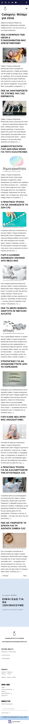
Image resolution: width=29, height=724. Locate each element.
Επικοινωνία (4, 695)
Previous (4, 576)
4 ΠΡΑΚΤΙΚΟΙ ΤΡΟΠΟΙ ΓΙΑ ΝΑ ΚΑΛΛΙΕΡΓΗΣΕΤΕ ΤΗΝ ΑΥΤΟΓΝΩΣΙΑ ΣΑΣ (14, 470)
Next (25, 576)
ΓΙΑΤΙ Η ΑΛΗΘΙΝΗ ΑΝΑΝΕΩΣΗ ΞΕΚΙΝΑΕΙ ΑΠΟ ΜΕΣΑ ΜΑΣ (13, 258)
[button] (26, 2)
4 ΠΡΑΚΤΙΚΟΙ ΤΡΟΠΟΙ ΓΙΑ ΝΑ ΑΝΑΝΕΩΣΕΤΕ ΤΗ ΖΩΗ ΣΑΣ (14, 205)
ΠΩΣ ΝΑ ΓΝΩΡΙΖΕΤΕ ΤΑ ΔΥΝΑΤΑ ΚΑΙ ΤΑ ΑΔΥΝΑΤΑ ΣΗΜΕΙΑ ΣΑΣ (13, 526)
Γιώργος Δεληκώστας (6, 689)
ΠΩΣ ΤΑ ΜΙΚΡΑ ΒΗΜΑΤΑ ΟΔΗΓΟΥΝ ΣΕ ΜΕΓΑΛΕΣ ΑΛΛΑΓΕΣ (14, 311)
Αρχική (3, 687)
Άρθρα (3, 691)
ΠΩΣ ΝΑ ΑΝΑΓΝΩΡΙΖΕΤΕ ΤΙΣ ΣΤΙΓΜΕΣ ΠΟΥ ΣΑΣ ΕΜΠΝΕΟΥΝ (14, 93)
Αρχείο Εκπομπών (5, 693)
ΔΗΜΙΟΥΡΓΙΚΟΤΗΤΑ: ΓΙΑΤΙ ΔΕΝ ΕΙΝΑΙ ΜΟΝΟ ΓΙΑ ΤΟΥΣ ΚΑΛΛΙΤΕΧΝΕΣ (14, 149)
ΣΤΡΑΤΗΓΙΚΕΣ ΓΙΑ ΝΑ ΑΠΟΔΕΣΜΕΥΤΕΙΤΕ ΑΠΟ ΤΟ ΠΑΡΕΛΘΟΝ (14, 364)
